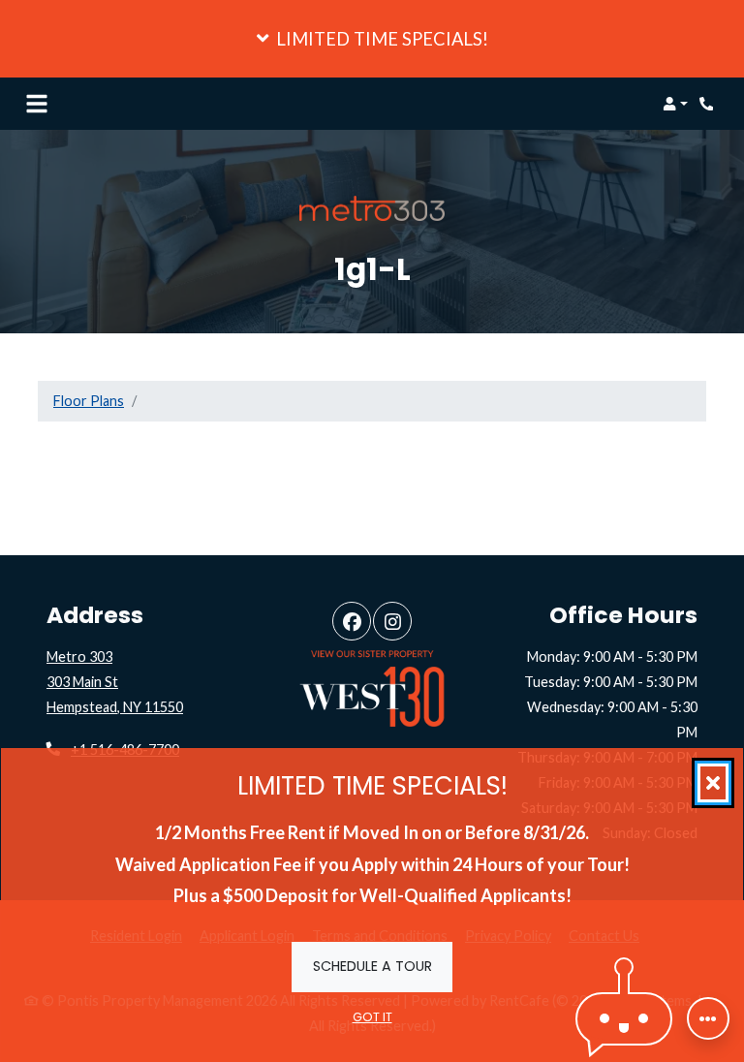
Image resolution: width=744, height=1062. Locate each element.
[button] (372, 39)
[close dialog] (713, 783)
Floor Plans (88, 400)
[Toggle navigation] (37, 103)
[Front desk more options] (708, 1018)
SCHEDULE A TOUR (372, 966)
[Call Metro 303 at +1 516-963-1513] (709, 103)
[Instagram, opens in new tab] (392, 621)
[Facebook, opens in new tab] (351, 621)
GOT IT (372, 1017)
